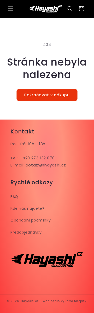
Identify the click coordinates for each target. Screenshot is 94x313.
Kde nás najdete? (27, 208)
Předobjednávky (26, 232)
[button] (10, 8)
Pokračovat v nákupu (47, 95)
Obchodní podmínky (30, 220)
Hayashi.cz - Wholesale (40, 301)
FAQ (14, 196)
